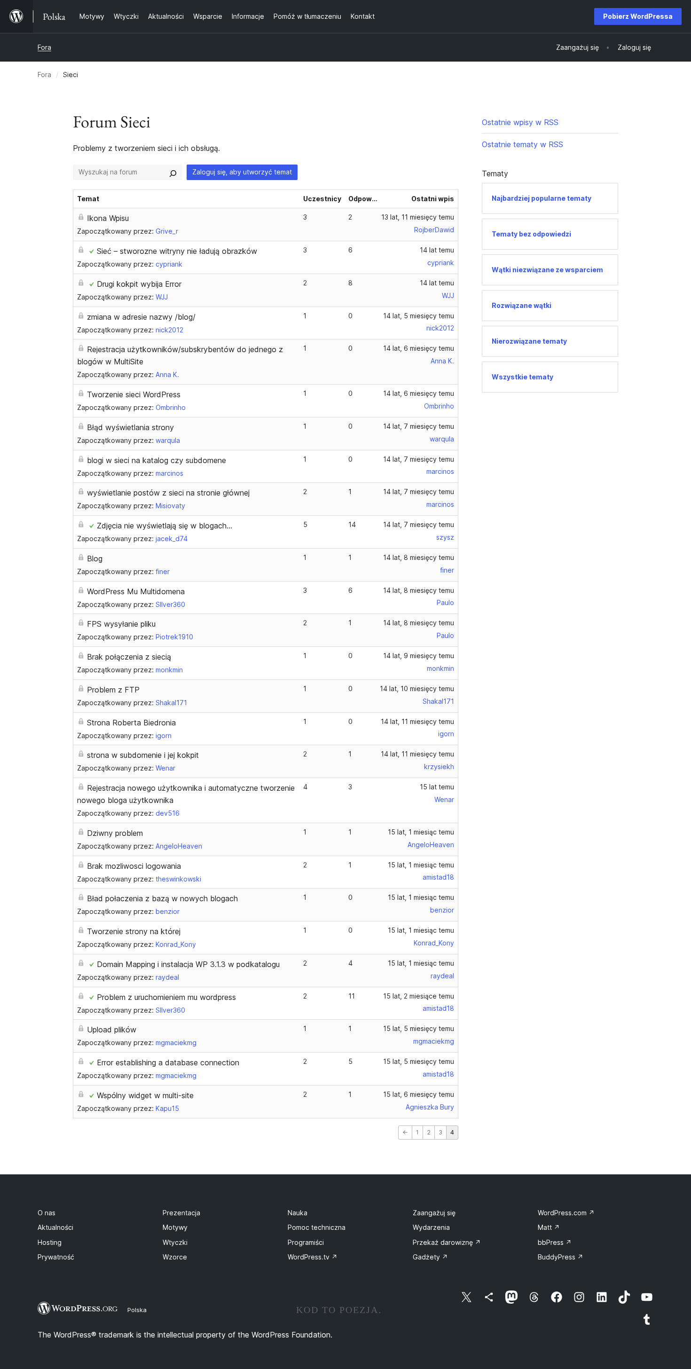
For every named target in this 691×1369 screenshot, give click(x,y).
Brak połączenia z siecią (129, 656)
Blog (94, 558)
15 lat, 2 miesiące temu (418, 996)
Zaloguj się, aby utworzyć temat (242, 172)
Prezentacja (181, 1213)
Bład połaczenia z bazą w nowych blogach (162, 898)
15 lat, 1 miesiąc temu (421, 832)
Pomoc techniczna (317, 1227)
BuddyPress (560, 1257)
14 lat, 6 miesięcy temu (418, 348)
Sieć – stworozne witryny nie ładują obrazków (177, 251)
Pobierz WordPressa (638, 16)
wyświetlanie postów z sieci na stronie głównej (168, 492)
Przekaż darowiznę (447, 1242)
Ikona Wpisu (108, 218)
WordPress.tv (313, 1257)
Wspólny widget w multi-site (145, 1095)
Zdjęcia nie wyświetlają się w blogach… (164, 525)
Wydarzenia (431, 1227)
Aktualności (55, 1227)
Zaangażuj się (434, 1213)
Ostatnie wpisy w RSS (520, 122)
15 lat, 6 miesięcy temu (418, 1094)
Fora (44, 47)
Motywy (175, 1227)
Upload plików (111, 1029)
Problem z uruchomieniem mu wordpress (166, 997)
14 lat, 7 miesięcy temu (418, 426)
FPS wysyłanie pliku (121, 624)
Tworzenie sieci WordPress (134, 394)
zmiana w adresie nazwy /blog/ (141, 317)
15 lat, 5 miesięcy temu (418, 1028)
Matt (549, 1227)
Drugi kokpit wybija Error (139, 284)
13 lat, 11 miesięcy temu (417, 217)
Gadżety (430, 1257)
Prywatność (56, 1257)
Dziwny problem (115, 833)
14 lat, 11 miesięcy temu (417, 721)
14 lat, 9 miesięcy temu (418, 656)
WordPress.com (566, 1213)
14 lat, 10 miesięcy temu (417, 688)
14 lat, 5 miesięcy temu (418, 316)
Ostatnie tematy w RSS (522, 144)
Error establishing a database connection (168, 1062)
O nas (46, 1213)
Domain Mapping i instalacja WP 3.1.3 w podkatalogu (188, 964)
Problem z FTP (113, 689)
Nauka (297, 1213)
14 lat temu (437, 250)
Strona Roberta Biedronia (131, 722)
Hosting (50, 1242)
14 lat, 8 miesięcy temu (418, 557)
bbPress (555, 1242)
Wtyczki (175, 1242)
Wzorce (175, 1257)
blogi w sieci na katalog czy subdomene (156, 460)
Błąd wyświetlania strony (130, 427)
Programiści (306, 1242)
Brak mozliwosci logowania (134, 866)
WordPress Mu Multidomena (136, 591)
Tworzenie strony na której (134, 931)
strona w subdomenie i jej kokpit (143, 755)
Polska (137, 1310)
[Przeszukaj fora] (173, 172)
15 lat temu (437, 787)
